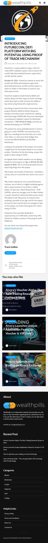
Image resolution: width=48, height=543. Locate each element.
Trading (6, 498)
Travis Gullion (12, 63)
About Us (7, 523)
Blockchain (8, 480)
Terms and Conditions (11, 518)
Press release (10, 38)
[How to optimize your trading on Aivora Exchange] (24, 369)
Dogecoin (7, 489)
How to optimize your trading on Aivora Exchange (20, 454)
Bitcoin (6, 475)
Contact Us (8, 527)
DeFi (5, 494)
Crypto (6, 484)
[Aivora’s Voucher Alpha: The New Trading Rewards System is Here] (24, 297)
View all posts (10, 253)
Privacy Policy (9, 514)
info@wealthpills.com (18, 425)
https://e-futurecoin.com (13, 228)
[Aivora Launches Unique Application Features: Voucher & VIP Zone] (24, 333)
